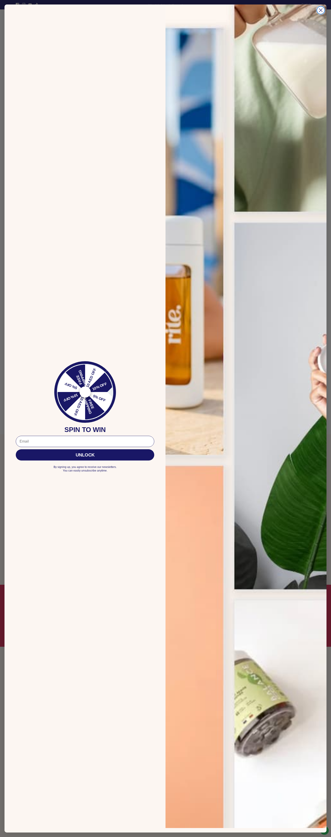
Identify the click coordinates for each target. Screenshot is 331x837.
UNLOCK (85, 454)
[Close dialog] (321, 10)
